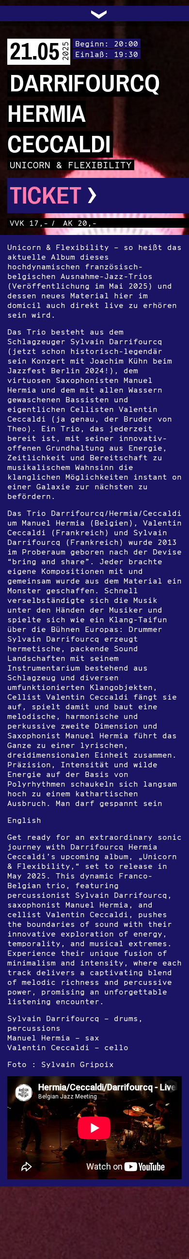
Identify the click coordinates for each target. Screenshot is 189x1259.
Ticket (53, 195)
